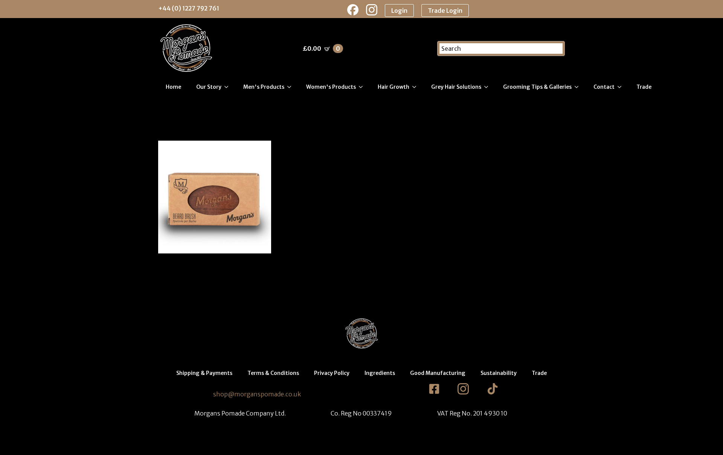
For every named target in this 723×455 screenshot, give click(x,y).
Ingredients (380, 373)
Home (173, 86)
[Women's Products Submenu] (363, 87)
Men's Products (263, 86)
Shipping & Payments (204, 373)
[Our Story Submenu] (228, 87)
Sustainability (498, 373)
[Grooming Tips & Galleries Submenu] (579, 87)
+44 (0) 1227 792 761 (188, 8)
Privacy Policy (331, 373)
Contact (604, 86)
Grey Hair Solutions (456, 86)
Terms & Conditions (273, 373)
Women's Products (331, 86)
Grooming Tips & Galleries (537, 86)
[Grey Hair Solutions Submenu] (488, 87)
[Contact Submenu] (622, 87)
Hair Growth (393, 86)
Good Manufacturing (437, 373)
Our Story (208, 86)
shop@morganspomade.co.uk (257, 394)
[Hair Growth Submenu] (416, 87)
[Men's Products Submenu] (291, 87)
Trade (643, 86)
